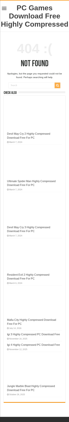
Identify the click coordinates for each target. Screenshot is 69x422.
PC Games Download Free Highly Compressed (34, 16)
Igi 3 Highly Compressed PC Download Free (33, 334)
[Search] (57, 85)
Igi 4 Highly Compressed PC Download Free (33, 344)
